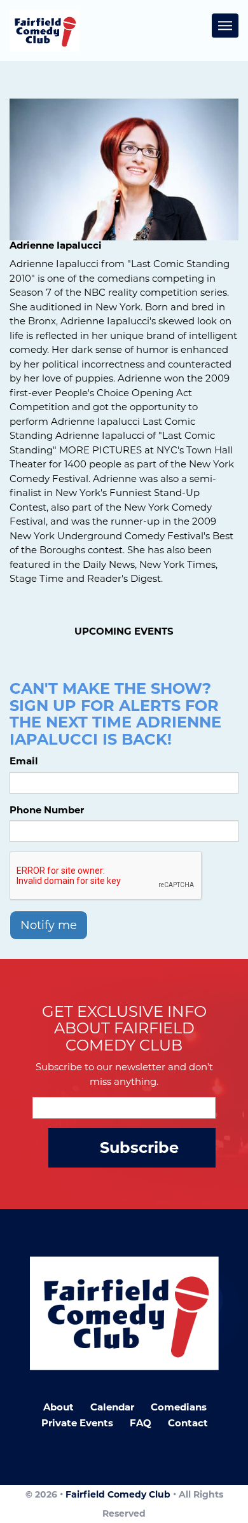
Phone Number (47, 810)
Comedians (179, 1407)
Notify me (48, 925)
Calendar (112, 1407)
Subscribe (139, 1147)
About (58, 1407)
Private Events (77, 1423)
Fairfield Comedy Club (117, 1494)
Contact (188, 1423)
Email (24, 761)
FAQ (140, 1423)
